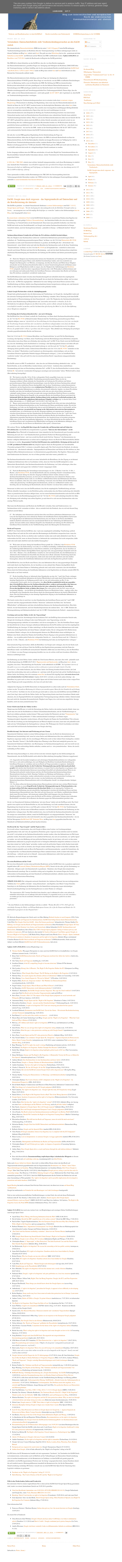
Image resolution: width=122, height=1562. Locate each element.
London (54, 1442)
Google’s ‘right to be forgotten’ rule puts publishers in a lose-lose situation (46, 1273)
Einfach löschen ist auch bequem (59, 917)
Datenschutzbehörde (26, 48)
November (91, 147)
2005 (88, 214)
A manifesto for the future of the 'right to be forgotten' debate (51, 1325)
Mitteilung (55, 53)
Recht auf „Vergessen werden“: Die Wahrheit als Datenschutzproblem (44, 981)
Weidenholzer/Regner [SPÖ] (40, 866)
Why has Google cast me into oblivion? (34, 1256)
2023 (88, 122)
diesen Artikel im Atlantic (23, 1163)
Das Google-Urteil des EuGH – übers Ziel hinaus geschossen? (35, 922)
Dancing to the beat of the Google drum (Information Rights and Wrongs (43, 1414)
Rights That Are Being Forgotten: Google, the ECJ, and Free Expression (54, 1278)
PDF (26, 1203)
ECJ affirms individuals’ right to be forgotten (33, 1023)
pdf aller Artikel (61, 1104)
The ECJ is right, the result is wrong (33, 1045)
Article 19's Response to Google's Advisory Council (29, 1437)
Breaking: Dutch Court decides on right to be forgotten (29, 1495)
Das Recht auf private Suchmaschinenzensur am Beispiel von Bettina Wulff (45, 1112)
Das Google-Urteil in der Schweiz (31, 1320)
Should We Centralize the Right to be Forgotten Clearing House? (44, 1114)
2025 (88, 116)
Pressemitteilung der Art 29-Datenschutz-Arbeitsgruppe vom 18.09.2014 (35, 1424)
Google (34, 1538)
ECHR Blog (87, 230)
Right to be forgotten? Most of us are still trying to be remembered (41, 1348)
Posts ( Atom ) (20, 1550)
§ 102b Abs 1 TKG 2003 (15, 162)
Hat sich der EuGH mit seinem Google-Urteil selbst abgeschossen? (42, 1070)
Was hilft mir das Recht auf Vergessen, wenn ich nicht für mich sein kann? (50, 1119)
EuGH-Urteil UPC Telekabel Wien (32, 819)
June (89, 159)
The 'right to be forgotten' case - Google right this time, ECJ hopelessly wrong (46, 1089)
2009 (88, 202)
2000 (88, 217)
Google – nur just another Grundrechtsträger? (41, 1003)
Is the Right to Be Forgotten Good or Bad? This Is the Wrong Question (45, 1094)
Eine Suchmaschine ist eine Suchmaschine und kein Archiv (42, 1060)
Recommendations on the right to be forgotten (62, 1417)
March (90, 179)
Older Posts (76, 1546)
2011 (88, 196)
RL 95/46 (41, 247)
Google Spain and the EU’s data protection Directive (37, 1035)
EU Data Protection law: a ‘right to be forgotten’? (52, 1340)
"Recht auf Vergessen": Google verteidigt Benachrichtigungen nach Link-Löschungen (39, 1360)
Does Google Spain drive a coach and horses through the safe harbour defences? (46, 1149)
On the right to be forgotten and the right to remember (42, 1439)
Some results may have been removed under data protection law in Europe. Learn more (50, 1293)
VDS (42, 188)
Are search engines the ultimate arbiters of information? (39, 976)
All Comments (91, 46)
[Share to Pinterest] (79, 186)
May (89, 162)
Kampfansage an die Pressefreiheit (27, 1266)
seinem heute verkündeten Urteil (19, 218)
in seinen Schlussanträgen (54, 205)
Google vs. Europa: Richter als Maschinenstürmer (38, 1062)
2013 (88, 190)
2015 (88, 138)
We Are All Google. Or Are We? (36, 1067)
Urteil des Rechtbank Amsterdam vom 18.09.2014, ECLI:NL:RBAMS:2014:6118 (38, 1490)
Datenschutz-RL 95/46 (69, 240)
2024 (88, 119)
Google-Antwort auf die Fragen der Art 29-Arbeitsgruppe (30, 1355)
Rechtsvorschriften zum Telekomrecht (58, 34)
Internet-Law (88, 233)
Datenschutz (28, 188)
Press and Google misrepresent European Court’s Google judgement (42, 1109)
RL (66, 346)
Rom (58, 1442)
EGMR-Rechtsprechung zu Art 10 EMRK (86, 34)
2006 (88, 211)
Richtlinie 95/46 (23, 472)
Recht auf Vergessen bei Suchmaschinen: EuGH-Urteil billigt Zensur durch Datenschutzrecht (46, 920)
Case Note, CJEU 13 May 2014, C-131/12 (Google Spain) (43, 1390)
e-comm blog (88, 251)
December (91, 143)
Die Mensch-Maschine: (28, 1311)
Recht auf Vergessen (26, 961)
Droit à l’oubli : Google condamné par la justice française (52, 1521)
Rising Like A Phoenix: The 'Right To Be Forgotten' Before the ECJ (43, 968)
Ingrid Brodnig (12, 1185)
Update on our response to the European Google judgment (57, 1315)
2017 (88, 131)
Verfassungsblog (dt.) (90, 236)
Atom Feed (87, 95)
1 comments (59, 1532)
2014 (88, 141)
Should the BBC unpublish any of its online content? (38, 1219)
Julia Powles (58, 1159)
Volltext (29, 220)
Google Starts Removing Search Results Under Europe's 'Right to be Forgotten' (41, 1236)
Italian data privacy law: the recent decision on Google (55, 1508)
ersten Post (41, 674)
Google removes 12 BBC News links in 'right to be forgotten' (40, 1402)
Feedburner (87, 100)
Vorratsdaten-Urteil (73, 687)
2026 (88, 113)
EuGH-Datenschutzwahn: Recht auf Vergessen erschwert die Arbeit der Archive (45, 956)
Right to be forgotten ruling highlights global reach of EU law (45, 1050)
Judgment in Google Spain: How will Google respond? (37, 1107)
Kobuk (86, 241)
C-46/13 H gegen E (53, 48)
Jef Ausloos (46, 932)
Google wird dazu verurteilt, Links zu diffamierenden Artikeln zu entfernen (48, 1526)
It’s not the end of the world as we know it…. (34, 1015)
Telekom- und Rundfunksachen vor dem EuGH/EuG (25, 34)
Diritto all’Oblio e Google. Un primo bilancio (36, 1298)
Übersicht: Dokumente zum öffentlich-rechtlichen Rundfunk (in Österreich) (96, 83)
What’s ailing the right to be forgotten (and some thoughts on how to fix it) (47, 1330)
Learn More (58, 11)
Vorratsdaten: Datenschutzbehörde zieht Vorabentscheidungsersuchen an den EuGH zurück (43, 43)
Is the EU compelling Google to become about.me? (40, 963)
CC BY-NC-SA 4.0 (99, 254)
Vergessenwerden (53, 1538)
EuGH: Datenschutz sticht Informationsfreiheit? (37, 988)
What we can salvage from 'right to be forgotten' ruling (38, 1028)
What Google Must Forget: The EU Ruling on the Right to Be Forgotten (45, 973)
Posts (88, 42)
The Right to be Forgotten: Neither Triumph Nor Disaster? (39, 1047)
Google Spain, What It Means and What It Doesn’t (38, 985)
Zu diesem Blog (89, 69)
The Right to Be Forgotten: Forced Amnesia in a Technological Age (49, 1432)
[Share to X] (73, 186)
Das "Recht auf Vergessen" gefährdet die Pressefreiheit (40, 1323)
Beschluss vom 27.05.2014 (16, 58)
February (91, 182)
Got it (67, 11)
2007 (88, 208)
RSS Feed (87, 97)
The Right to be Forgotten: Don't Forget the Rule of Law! (30, 1303)
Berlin (49, 1442)
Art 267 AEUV (54, 93)
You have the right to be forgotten (35, 1065)
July (89, 156)
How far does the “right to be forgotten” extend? (36, 1102)
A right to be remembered (30, 1306)
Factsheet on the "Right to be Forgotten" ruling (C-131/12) (31, 1472)
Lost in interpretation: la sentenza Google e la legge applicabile (41, 1137)
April (90, 176)
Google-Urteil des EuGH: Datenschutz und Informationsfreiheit (44, 1124)
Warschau (64, 1442)
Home (44, 1546)
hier (25, 53)
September (91, 150)
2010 (88, 199)
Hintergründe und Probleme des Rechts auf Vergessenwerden (41, 1141)
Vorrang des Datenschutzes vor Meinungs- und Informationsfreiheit (44, 1075)
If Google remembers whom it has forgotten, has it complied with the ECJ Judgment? (48, 1132)
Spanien (41, 1538)
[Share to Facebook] (76, 186)
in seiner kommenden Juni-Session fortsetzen (28, 179)
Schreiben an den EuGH (15, 56)
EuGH (37, 188)
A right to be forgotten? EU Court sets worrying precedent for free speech (49, 1005)
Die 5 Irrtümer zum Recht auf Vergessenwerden (37, 1365)
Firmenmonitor (70, 714)
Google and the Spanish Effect (33, 1129)
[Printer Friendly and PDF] (11, 186)
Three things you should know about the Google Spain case (45, 1283)
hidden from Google (18, 1449)
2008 (88, 205)
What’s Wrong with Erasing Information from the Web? (38, 1216)
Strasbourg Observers (90, 228)
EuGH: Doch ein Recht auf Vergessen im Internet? (36, 939)
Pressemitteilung (38, 220)
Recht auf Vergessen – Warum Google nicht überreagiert (38, 1263)
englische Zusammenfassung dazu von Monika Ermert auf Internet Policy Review (47, 1375)
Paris (69, 1442)
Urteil (18, 884)
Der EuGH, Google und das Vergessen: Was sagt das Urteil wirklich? (49, 990)
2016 (88, 135)
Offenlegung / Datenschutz (92, 72)
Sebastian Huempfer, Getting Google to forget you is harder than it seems (35, 1405)
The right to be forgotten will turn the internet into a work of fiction (43, 1268)
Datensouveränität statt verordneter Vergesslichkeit (52, 1311)
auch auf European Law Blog (59, 1395)
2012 (88, 193)
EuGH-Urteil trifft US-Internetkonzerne (37, 942)
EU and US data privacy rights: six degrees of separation (43, 1144)
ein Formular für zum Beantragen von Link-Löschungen (41, 1190)
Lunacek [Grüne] (25, 866)
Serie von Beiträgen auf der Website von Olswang (34, 1104)
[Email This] (68, 186)
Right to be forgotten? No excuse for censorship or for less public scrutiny (46, 1246)
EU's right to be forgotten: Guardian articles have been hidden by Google (50, 1251)
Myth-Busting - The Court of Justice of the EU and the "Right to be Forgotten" (37, 1475)
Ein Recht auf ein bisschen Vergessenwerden (36, 993)
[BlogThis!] (70, 186)
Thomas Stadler (17, 951)
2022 (88, 125)
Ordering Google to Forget (45, 1173)
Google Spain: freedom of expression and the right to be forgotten (33, 1097)
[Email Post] (65, 186)
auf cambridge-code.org (30, 1159)
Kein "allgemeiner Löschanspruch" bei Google (38, 1226)
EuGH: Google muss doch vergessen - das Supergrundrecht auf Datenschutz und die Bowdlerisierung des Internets (42, 201)
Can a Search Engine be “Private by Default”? (36, 978)
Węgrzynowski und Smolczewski (47, 662)
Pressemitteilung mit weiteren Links (27, 1343)
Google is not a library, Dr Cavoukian (32, 1239)
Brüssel (14, 1444)
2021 (88, 128)
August (90, 153)
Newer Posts (11, 1546)
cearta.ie (86, 239)
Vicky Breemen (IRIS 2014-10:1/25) (38, 1492)
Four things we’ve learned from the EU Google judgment (33, 1087)
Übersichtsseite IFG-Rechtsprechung (95, 80)
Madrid (74, 1442)
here (99, 256)
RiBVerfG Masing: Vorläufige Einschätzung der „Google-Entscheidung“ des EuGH (38, 1372)
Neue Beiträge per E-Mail (92, 103)
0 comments (58, 186)
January (90, 186)
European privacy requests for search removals (27, 1447)
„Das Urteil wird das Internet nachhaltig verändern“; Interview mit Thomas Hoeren (38, 1231)
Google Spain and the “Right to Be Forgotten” (39, 1000)
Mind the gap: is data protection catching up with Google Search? (42, 1030)
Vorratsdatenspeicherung (55, 188)
